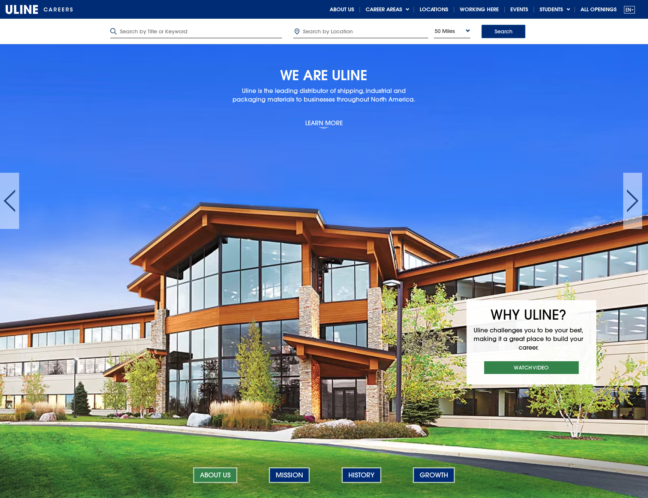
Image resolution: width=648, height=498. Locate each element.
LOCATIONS (434, 9)
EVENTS (519, 9)
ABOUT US (342, 9)
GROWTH (434, 475)
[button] (629, 9)
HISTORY (361, 475)
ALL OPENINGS (598, 9)
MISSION (289, 475)
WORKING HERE (479, 9)
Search (504, 31)
